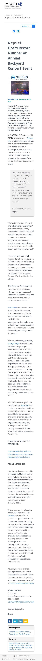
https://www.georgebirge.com (20, 454)
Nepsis (11, 650)
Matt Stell (25, 405)
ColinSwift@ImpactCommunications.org (24, 602)
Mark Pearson (19, 647)
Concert (23, 643)
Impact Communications (17, 17)
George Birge (13, 343)
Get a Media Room (22, 659)
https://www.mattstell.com (19, 457)
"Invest (11, 515)
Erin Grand (12, 307)
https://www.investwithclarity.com (24, 583)
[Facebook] (14, 31)
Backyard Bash (14, 643)
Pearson (18, 650)
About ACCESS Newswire (23, 656)
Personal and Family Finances (19, 632)
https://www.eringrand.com (19, 451)
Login (33, 659)
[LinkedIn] (18, 31)
